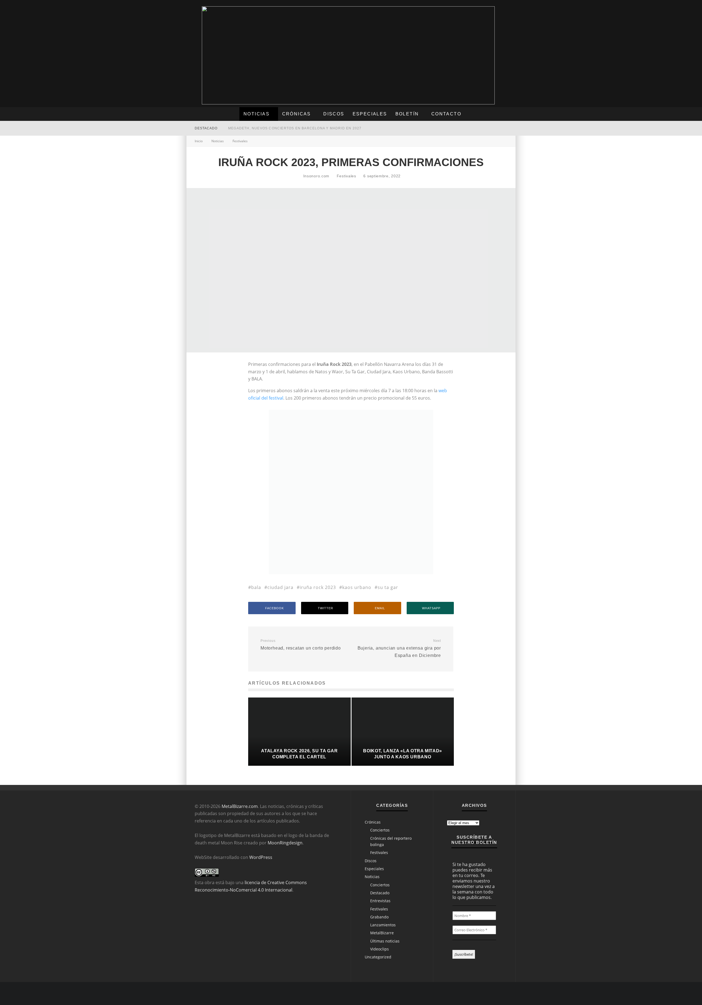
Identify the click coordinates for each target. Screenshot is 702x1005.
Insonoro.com (315, 176)
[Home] (501, 128)
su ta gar (388, 587)
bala (256, 587)
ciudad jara (280, 587)
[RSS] (479, 128)
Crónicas (296, 114)
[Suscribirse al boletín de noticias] (490, 128)
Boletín (407, 114)
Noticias (257, 114)
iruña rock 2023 (318, 587)
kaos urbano (356, 587)
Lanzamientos (383, 924)
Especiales (370, 114)
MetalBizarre (382, 932)
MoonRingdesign (285, 843)
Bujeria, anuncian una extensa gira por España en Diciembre (399, 648)
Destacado (379, 892)
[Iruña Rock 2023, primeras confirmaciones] (351, 573)
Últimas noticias (385, 941)
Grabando (379, 916)
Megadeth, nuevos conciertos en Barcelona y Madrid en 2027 (294, 128)
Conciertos (380, 830)
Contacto (446, 114)
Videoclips (379, 949)
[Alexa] (463, 128)
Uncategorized (378, 957)
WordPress (260, 857)
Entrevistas (380, 900)
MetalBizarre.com (240, 806)
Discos (333, 114)
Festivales (346, 176)
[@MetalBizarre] (471, 128)
